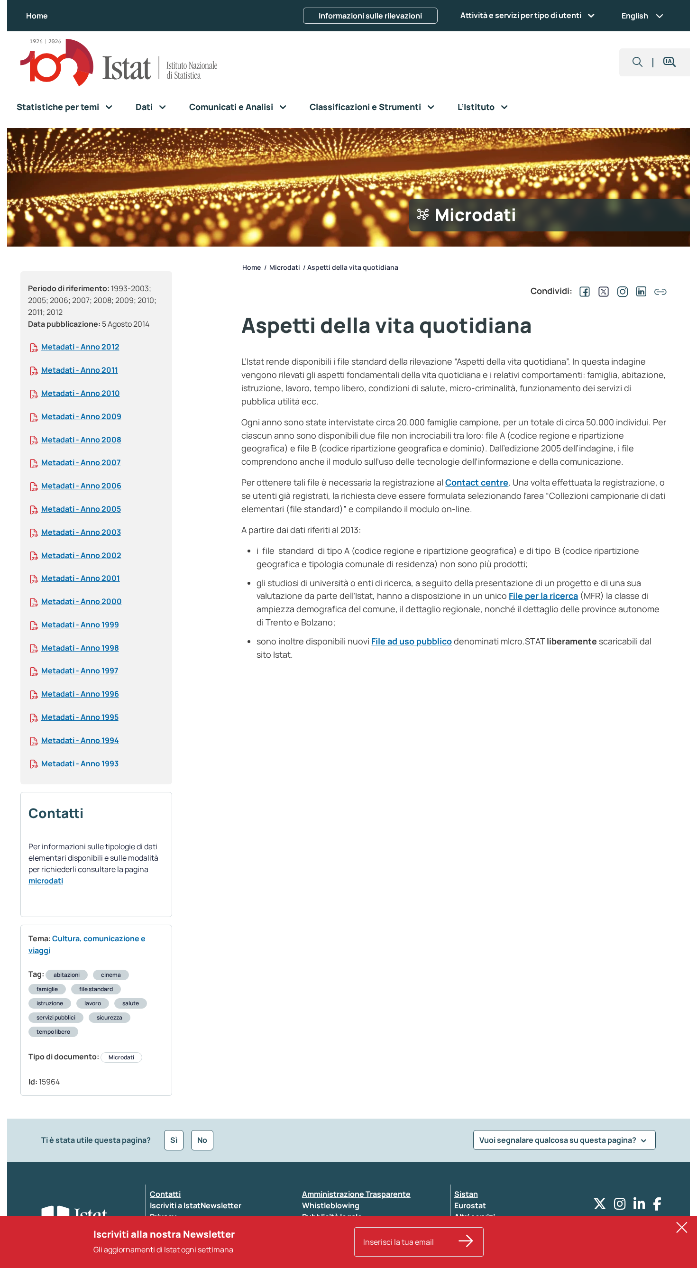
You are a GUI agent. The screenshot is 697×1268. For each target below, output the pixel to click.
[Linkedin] (639, 1206)
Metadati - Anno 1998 (80, 648)
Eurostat (470, 1205)
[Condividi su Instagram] (620, 290)
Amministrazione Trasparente (356, 1194)
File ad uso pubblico (411, 641)
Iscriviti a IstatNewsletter (195, 1205)
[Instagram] (620, 1206)
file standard (96, 989)
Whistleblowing (330, 1205)
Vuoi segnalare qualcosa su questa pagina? (558, 1140)
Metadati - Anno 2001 (80, 578)
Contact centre (476, 482)
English (635, 15)
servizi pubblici (56, 1017)
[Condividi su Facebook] (582, 290)
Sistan (466, 1194)
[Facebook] (657, 1206)
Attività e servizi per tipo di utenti (520, 15)
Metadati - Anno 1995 (80, 717)
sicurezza (109, 1017)
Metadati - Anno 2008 (81, 439)
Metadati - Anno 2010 (80, 393)
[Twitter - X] (599, 1206)
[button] (638, 62)
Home (37, 15)
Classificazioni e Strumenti (365, 106)
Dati (144, 106)
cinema (111, 975)
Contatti (165, 1194)
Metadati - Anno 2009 (81, 416)
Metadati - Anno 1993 (80, 763)
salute (130, 1003)
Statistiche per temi (58, 106)
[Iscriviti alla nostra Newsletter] (466, 1241)
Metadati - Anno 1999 (80, 624)
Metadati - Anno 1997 (80, 670)
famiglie (47, 989)
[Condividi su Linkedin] (639, 290)
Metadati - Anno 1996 (80, 694)
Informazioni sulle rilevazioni (370, 15)
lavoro (92, 1003)
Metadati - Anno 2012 (80, 346)
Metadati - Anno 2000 (81, 601)
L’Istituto (476, 106)
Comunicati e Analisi (231, 106)
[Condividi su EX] (601, 290)
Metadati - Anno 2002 (81, 555)
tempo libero (53, 1032)
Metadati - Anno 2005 (81, 509)
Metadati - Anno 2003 (81, 532)
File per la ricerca (543, 595)
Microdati (121, 1057)
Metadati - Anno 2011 (79, 370)
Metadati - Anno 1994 (80, 740)
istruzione (50, 1003)
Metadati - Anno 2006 (81, 485)
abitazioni (67, 975)
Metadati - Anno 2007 (81, 462)
